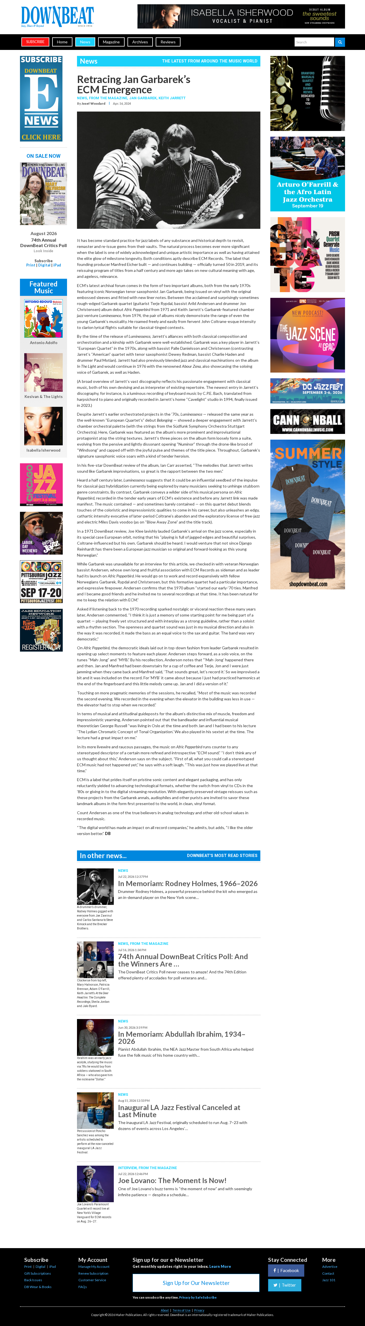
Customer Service (92, 1280)
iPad (57, 265)
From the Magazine (149, 943)
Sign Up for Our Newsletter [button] (196, 1282)
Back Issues (33, 1280)
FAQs (82, 1287)
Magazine (111, 41)
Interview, (128, 1168)
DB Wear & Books (38, 1287)
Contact (328, 1273)
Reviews (168, 41)
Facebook (288, 1270)
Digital (44, 265)
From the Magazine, (109, 98)
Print (30, 265)
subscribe (35, 42)
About (165, 1310)
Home (62, 41)
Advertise (329, 1266)
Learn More (220, 1266)
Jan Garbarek (143, 98)
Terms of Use (181, 1310)
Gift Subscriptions (37, 1273)
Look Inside (43, 251)
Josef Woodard (93, 103)
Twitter (287, 1284)
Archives (140, 41)
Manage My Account (94, 1266)
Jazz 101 (328, 1280)
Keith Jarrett (172, 98)
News (85, 41)
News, (83, 98)
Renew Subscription (93, 1273)
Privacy (199, 1310)
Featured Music (43, 287)
